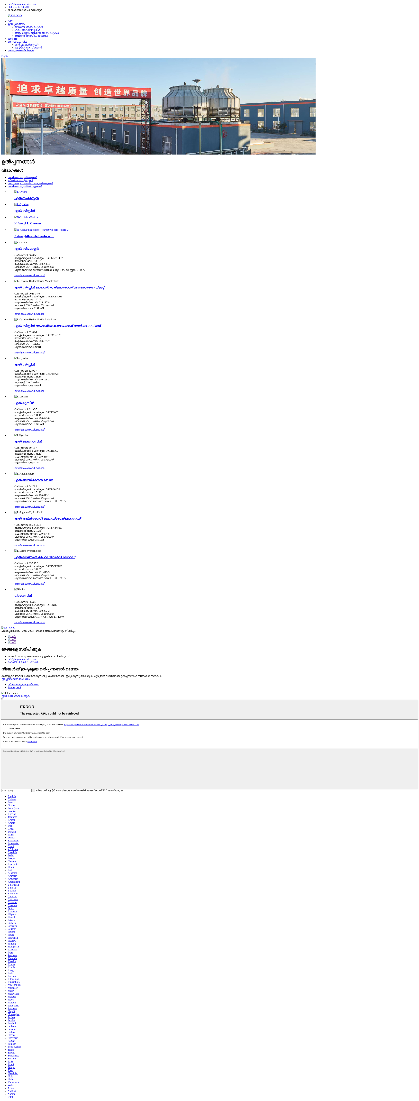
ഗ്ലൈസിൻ (23, 595)
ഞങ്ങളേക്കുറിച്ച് (17, 41)
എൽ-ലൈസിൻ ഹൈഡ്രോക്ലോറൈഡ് (44, 557)
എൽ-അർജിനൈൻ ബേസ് (33, 480)
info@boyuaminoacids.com (22, 4)
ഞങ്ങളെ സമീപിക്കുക (21, 50)
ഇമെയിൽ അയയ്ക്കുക (15, 696)
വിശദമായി (38, 275)
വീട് (10, 21)
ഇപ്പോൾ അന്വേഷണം (15, 679)
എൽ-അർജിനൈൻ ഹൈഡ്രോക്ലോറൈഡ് (47, 518)
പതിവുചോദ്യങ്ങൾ (26, 44)
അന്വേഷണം (23, 275)
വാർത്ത (13, 38)
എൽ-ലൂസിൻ (24, 403)
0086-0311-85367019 (19, 7)
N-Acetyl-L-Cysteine (27, 223)
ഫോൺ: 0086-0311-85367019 (24, 662)
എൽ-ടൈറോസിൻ (28, 441)
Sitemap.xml (14, 687)
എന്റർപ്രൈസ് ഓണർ (28, 47)
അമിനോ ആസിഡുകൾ (28, 27)
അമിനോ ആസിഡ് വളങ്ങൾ (31, 35)
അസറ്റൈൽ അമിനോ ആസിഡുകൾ (36, 32)
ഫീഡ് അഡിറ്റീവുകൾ (27, 29)
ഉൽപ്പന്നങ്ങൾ (16, 24)
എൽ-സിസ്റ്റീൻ (24, 210)
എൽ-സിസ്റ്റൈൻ (26, 198)
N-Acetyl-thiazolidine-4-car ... (34, 236)
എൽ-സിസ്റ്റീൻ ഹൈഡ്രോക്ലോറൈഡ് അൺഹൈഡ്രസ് (57, 326)
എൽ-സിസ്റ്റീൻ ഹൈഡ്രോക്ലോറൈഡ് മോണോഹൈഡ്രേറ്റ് (59, 287)
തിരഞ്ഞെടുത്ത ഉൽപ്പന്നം (23, 684)
